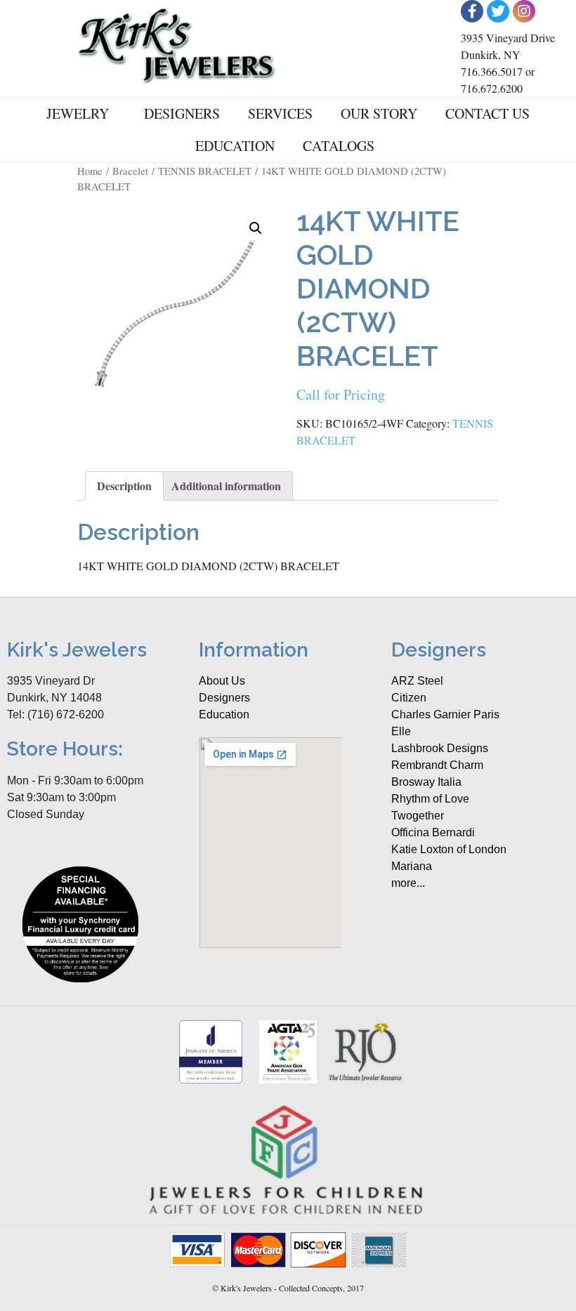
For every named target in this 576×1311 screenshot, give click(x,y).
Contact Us (487, 113)
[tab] (124, 486)
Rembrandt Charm (437, 765)
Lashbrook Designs (439, 748)
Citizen (408, 698)
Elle (401, 731)
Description (124, 485)
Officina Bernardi (433, 832)
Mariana (411, 866)
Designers (182, 113)
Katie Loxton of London (448, 849)
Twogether (417, 816)
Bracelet (130, 171)
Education (235, 145)
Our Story (379, 113)
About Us (222, 681)
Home (90, 171)
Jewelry (77, 113)
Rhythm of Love (430, 799)
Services (280, 113)
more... (408, 883)
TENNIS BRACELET (204, 171)
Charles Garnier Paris (445, 714)
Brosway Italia (426, 782)
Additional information (226, 485)
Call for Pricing (340, 394)
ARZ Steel (417, 681)
